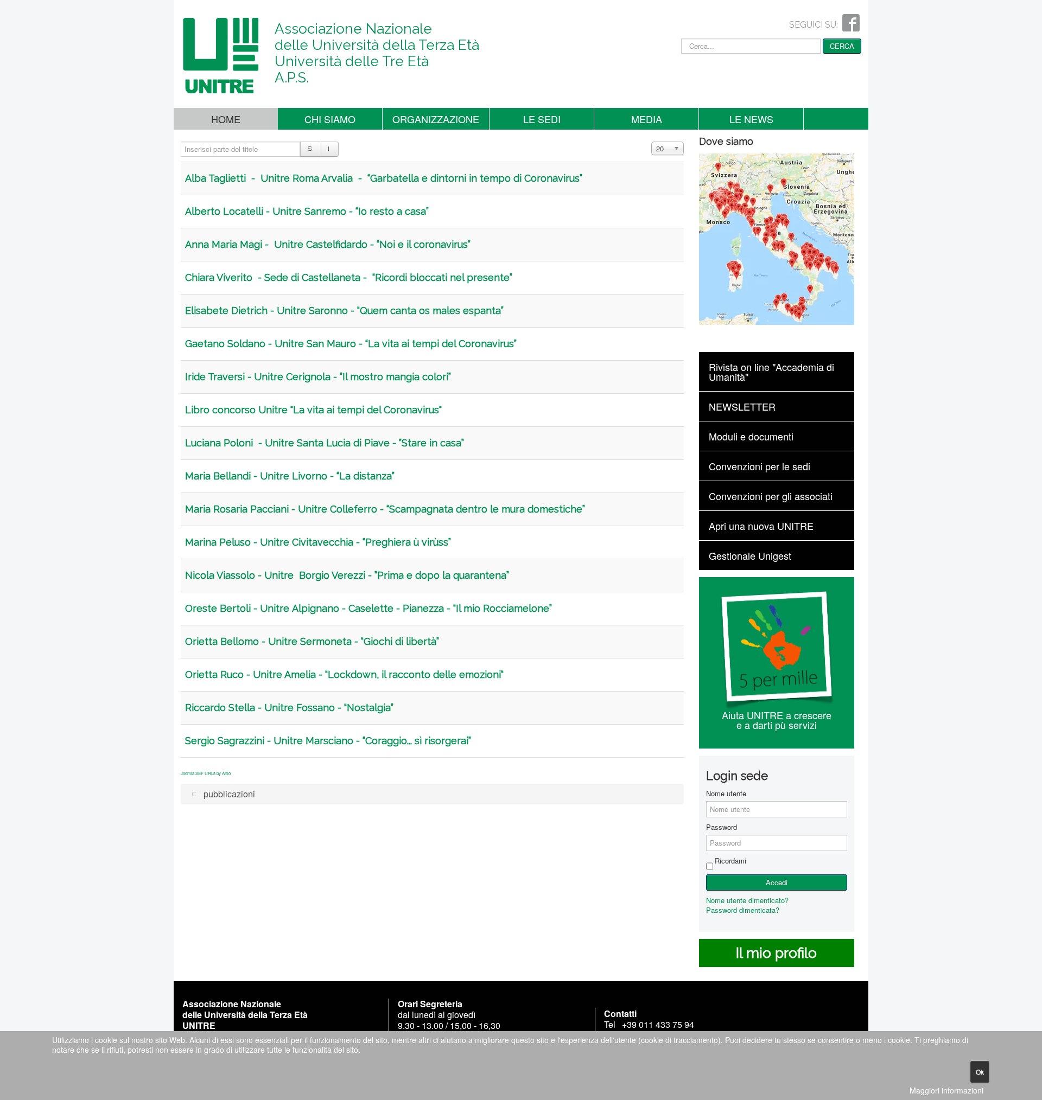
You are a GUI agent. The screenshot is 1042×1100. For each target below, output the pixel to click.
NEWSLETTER (742, 406)
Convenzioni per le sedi (759, 466)
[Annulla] (329, 149)
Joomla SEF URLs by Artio (206, 773)
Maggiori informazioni (946, 1090)
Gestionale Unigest (750, 555)
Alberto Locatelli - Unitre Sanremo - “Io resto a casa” (307, 211)
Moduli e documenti (751, 436)
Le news (751, 119)
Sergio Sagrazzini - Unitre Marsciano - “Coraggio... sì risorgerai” (328, 740)
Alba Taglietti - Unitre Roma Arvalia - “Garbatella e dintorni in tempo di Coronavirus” (383, 178)
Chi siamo (329, 119)
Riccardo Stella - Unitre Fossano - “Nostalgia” (289, 707)
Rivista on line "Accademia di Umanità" (771, 371)
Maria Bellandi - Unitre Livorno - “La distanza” (290, 476)
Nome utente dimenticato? (747, 900)
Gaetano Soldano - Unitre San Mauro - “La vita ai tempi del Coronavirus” (351, 343)
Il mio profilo (776, 953)
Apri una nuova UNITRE (761, 526)
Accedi (776, 882)
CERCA (842, 46)
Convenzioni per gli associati (771, 496)
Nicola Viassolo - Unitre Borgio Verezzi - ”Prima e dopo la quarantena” (347, 575)
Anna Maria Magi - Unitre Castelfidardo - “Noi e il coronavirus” (328, 244)
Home (225, 119)
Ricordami (730, 861)
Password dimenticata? (742, 910)
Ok (980, 1071)
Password (721, 827)
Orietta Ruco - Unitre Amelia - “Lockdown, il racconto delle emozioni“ (344, 674)
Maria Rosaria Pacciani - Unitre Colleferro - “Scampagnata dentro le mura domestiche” (385, 509)
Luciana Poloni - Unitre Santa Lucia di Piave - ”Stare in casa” (324, 443)
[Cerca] (310, 149)
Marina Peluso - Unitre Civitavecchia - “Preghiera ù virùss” (318, 542)
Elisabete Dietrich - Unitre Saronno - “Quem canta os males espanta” (344, 310)
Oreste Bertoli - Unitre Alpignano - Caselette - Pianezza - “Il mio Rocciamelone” (368, 608)
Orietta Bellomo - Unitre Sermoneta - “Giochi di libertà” (312, 641)
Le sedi (542, 119)
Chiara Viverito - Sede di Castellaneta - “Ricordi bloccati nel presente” (348, 277)
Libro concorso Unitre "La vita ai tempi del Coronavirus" (313, 409)
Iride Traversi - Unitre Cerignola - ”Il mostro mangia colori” (318, 376)
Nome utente (726, 793)
